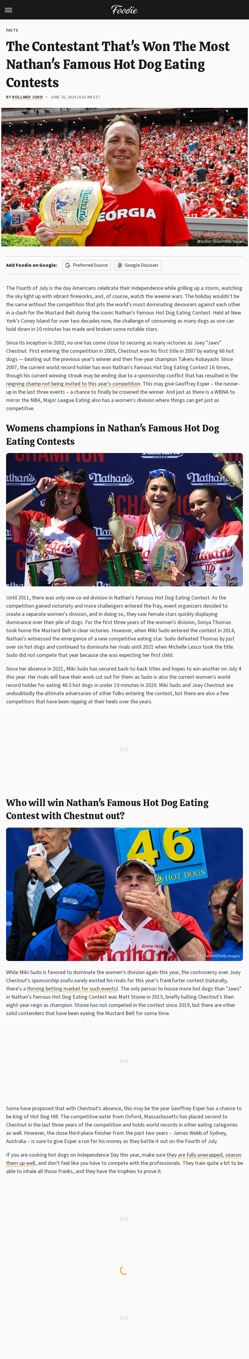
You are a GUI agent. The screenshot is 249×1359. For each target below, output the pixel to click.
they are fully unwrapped (195, 1155)
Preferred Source (90, 265)
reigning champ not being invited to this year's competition (73, 384)
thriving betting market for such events (71, 989)
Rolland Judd (27, 97)
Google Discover (142, 265)
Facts (12, 30)
